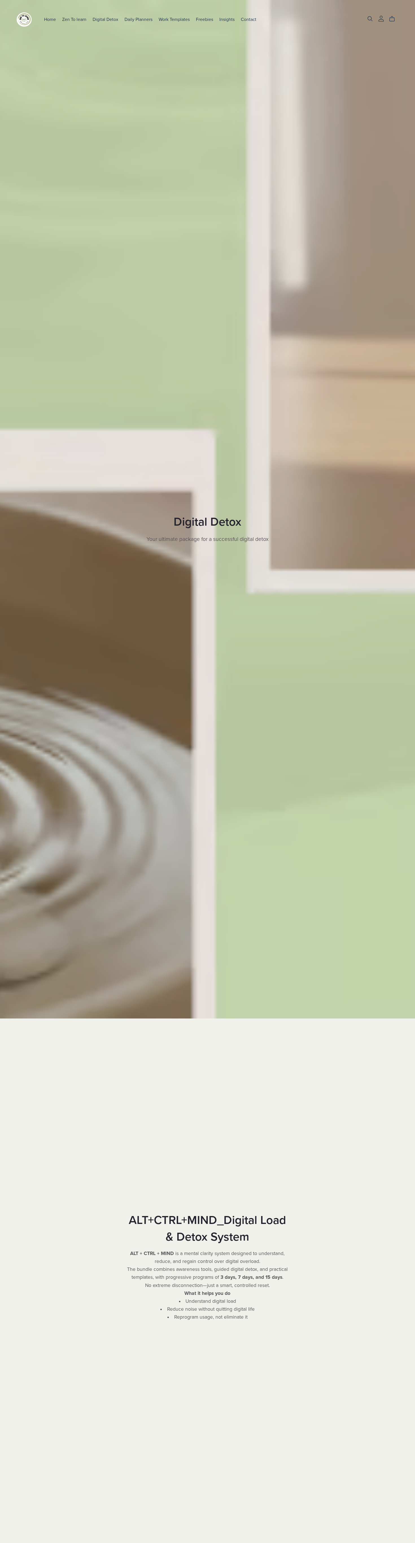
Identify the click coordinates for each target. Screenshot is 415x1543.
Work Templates (174, 19)
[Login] (381, 18)
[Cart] (394, 19)
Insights (227, 19)
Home (50, 19)
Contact (248, 19)
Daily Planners (138, 19)
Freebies (204, 19)
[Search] (370, 18)
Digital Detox (105, 19)
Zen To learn (74, 19)
